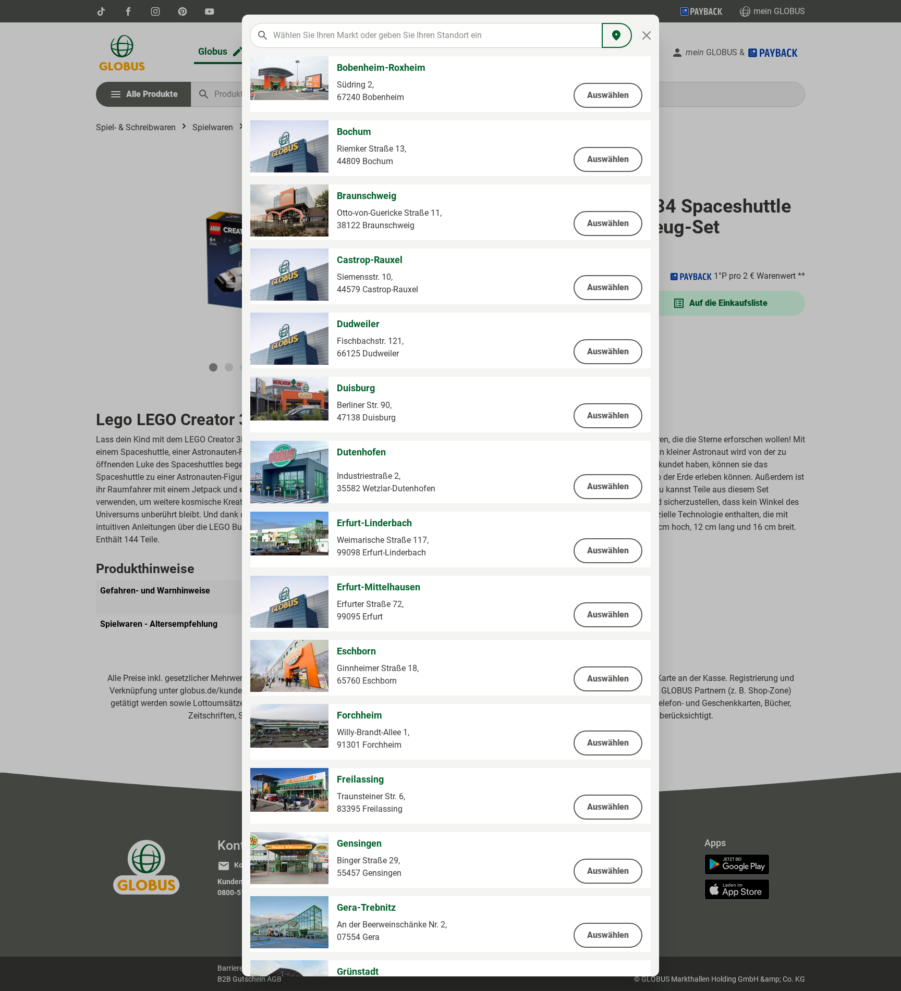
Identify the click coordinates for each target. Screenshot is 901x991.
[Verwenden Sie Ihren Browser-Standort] (617, 35)
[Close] (646, 35)
